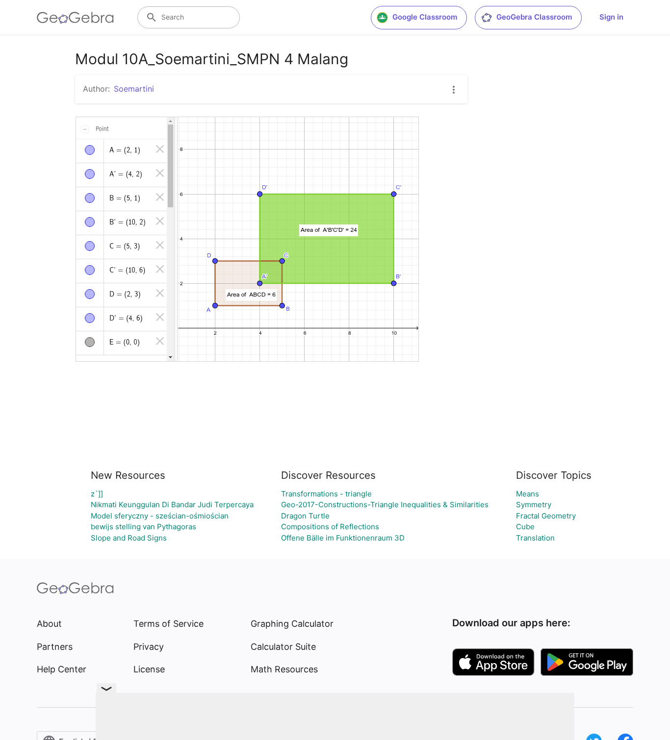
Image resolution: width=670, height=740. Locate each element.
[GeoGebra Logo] (75, 18)
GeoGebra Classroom (534, 17)
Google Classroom (424, 17)
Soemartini (134, 89)
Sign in (611, 17)
